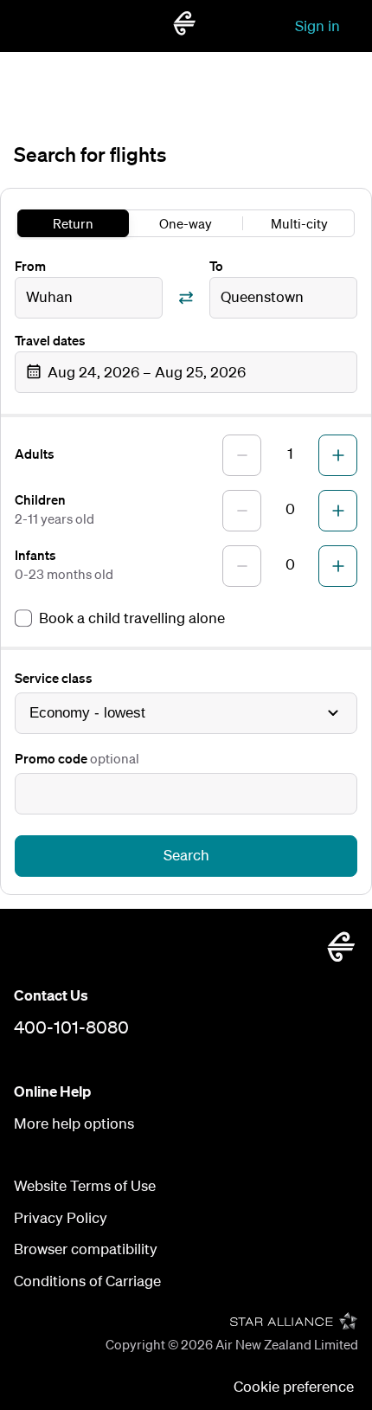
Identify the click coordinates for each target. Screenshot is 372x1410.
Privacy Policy (60, 1217)
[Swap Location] (186, 298)
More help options (74, 1123)
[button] (186, 372)
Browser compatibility (85, 1248)
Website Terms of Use (85, 1185)
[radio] (73, 223)
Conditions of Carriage (87, 1281)
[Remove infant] (241, 566)
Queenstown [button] (262, 296)
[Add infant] (337, 566)
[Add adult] (337, 455)
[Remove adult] (241, 455)
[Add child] (337, 510)
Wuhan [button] (49, 296)
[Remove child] (241, 510)
